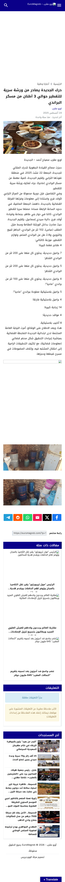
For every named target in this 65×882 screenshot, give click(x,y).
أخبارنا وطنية (43, 84)
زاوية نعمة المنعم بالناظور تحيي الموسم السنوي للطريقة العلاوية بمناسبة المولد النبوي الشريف (21, 803)
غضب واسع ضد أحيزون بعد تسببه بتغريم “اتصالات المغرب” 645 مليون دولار (32, 673)
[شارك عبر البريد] (37, 517)
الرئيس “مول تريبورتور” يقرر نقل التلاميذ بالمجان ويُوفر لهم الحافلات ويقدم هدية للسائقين (32, 588)
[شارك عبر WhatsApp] (27, 517)
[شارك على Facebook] (56, 517)
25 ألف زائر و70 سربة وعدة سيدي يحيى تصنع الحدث (23, 758)
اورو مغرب (57, 108)
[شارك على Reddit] (17, 517)
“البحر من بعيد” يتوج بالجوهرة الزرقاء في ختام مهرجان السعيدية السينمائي (22, 745)
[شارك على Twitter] (47, 517)
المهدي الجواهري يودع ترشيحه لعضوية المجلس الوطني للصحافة (21, 830)
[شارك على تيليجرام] (8, 517)
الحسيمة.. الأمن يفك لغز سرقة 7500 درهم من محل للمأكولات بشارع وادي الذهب (21, 816)
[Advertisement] (32, 45)
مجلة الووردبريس (29, 857)
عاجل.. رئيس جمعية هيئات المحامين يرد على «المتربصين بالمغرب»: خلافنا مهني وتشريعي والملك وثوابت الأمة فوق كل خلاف (21, 777)
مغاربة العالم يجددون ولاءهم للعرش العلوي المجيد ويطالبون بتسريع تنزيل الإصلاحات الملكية (32, 632)
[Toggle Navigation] (61, 5)
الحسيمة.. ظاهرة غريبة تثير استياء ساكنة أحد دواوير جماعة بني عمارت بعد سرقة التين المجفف (21, 789)
